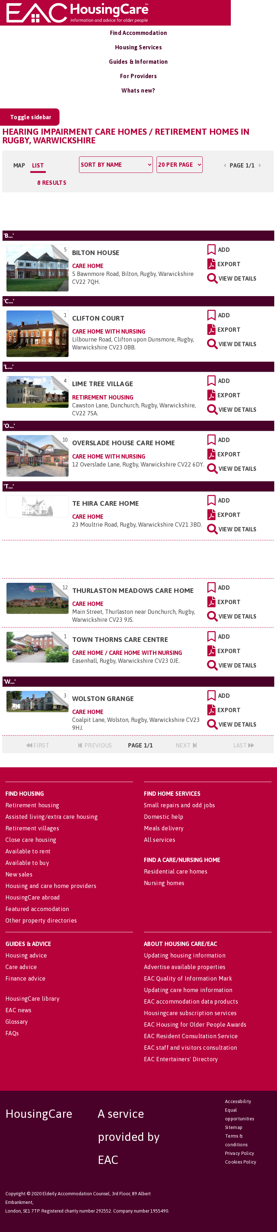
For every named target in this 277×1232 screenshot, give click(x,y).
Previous (97, 745)
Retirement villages (32, 828)
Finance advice (25, 978)
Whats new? (138, 90)
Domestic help (163, 816)
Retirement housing (32, 805)
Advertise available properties (185, 967)
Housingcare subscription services (190, 1013)
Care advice (21, 967)
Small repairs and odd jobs (179, 805)
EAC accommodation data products (191, 1001)
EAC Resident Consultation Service (191, 1036)
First (40, 745)
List (38, 165)
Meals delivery (164, 828)
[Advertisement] (138, 210)
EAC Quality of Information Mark (188, 978)
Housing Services (138, 47)
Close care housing (31, 839)
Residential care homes (175, 871)
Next (184, 745)
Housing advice (26, 955)
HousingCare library (32, 998)
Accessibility (238, 1101)
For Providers (138, 76)
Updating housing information (184, 955)
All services (159, 839)
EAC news (18, 1010)
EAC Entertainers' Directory (181, 1059)
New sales (18, 874)
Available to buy (27, 863)
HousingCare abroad (32, 897)
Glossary (16, 1021)
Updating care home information (188, 990)
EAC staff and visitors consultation (190, 1047)
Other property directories (41, 920)
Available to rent (27, 851)
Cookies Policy (240, 1162)
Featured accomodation (37, 909)
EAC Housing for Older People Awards (195, 1024)
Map (19, 165)
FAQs (12, 1033)
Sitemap (233, 1127)
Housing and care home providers (50, 886)
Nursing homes (164, 883)
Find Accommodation (138, 33)
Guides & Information (138, 61)
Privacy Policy (239, 1153)
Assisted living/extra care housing (51, 816)
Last (241, 745)
